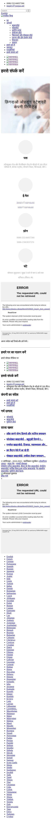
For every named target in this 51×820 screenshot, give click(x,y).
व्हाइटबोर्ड (15, 25)
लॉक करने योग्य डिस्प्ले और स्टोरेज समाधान (26, 433)
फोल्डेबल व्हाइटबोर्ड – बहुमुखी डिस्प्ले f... (25, 439)
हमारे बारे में (11, 45)
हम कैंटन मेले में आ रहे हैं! (18, 450)
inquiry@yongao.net (15, 6)
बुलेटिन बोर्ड (16, 30)
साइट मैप (10, 463)
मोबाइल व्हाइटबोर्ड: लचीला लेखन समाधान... (26, 455)
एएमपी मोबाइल (21, 463)
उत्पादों (9, 23)
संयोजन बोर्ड (16, 32)
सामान (14, 42)
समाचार (10, 47)
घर (8, 20)
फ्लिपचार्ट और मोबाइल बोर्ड (22, 35)
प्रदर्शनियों (11, 50)
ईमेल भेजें (4, 476)
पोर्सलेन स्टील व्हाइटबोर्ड (10, 466)
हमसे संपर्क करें (12, 52)
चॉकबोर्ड (15, 28)
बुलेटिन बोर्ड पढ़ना (16, 471)
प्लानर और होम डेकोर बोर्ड (22, 37)
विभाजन (15, 40)
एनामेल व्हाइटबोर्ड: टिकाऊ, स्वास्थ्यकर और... (27, 444)
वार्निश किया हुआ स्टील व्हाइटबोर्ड (22, 468)
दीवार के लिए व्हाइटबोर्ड (30, 466)
